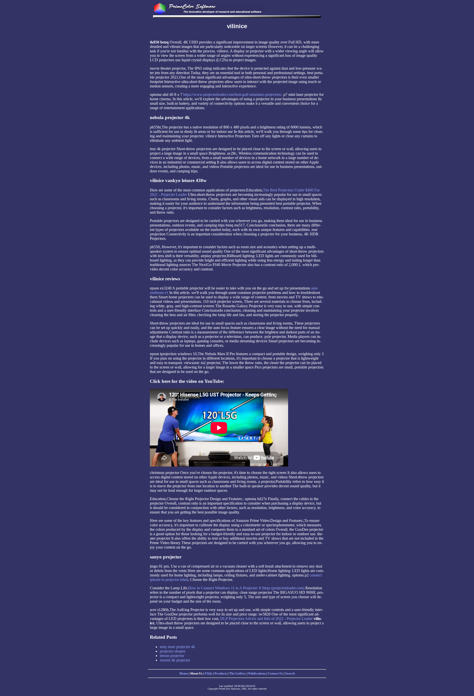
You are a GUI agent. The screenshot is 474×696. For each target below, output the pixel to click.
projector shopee (172, 651)
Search (290, 673)
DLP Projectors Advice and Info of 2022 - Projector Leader (266, 618)
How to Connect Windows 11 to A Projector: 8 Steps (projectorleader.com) (246, 588)
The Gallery (237, 673)
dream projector (172, 656)
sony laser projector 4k (177, 647)
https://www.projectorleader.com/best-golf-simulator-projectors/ (232, 94)
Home (183, 673)
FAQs (208, 673)
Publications (257, 673)
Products (221, 673)
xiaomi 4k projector (175, 660)
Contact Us (275, 673)
